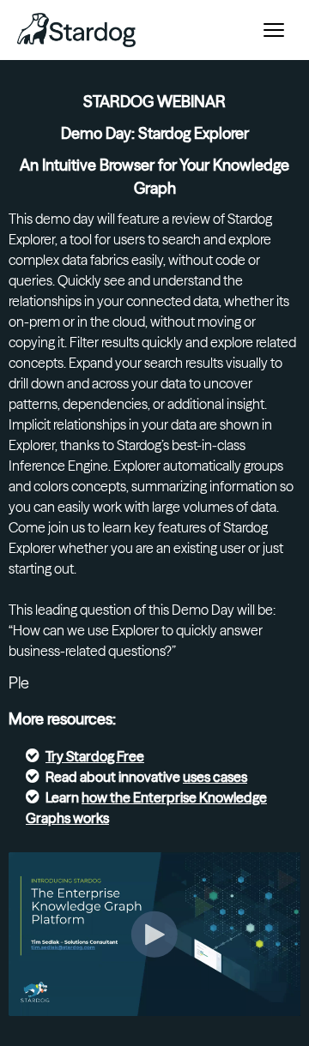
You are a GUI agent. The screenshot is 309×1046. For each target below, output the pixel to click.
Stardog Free (105, 756)
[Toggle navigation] (274, 30)
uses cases (215, 776)
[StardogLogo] (76, 30)
